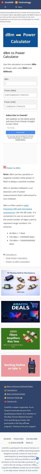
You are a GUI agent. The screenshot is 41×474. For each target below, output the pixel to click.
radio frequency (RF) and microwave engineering (17, 209)
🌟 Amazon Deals (13, 397)
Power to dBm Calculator (18, 261)
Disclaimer (7, 439)
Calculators (11, 254)
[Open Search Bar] (5, 7)
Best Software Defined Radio (20, 386)
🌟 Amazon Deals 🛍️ (15, 442)
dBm (6, 79)
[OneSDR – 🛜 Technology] (3, 2)
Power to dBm (13, 167)
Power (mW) (9, 102)
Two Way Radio (31, 439)
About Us (29, 442)
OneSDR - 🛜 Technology (18, 2)
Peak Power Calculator (16, 258)
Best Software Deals (16, 394)
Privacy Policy (19, 439)
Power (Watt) (10, 90)
